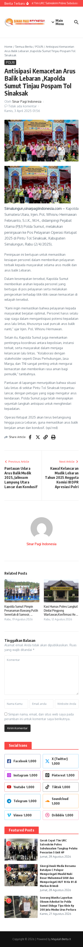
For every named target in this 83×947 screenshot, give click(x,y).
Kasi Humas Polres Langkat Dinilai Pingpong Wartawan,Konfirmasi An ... (61, 610)
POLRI (39, 46)
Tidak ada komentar (22, 106)
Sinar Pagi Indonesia (26, 101)
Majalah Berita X (61, 939)
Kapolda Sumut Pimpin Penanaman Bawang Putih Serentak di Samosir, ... (21, 610)
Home (8, 46)
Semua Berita (24, 46)
